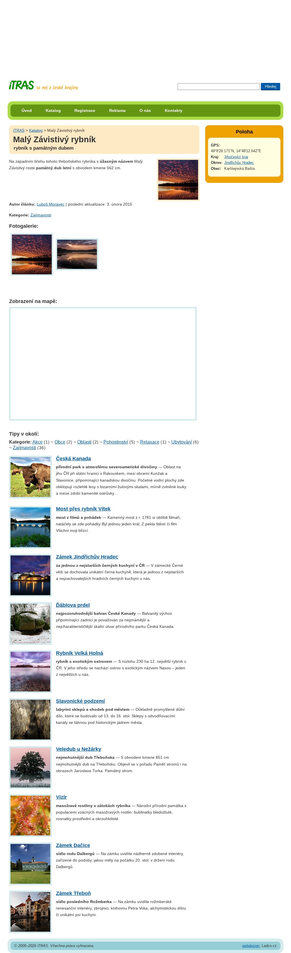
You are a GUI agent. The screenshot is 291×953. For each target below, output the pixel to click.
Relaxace (149, 442)
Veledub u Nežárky (78, 749)
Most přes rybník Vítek (83, 509)
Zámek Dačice (73, 845)
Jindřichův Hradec (239, 162)
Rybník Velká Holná (79, 653)
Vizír (61, 797)
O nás (145, 110)
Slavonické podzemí (80, 701)
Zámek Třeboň (73, 893)
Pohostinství (115, 442)
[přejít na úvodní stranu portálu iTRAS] (43, 85)
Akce (37, 442)
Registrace (84, 110)
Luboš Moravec (51, 204)
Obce (60, 442)
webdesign (250, 946)
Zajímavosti (40, 215)
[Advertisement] (145, 35)
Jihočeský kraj (236, 157)
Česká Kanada (73, 458)
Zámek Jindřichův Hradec (87, 557)
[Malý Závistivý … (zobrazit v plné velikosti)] (32, 254)
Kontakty (173, 110)
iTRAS (18, 130)
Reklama (117, 110)
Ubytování (181, 442)
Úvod (27, 110)
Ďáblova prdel (73, 605)
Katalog (53, 110)
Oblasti (84, 442)
